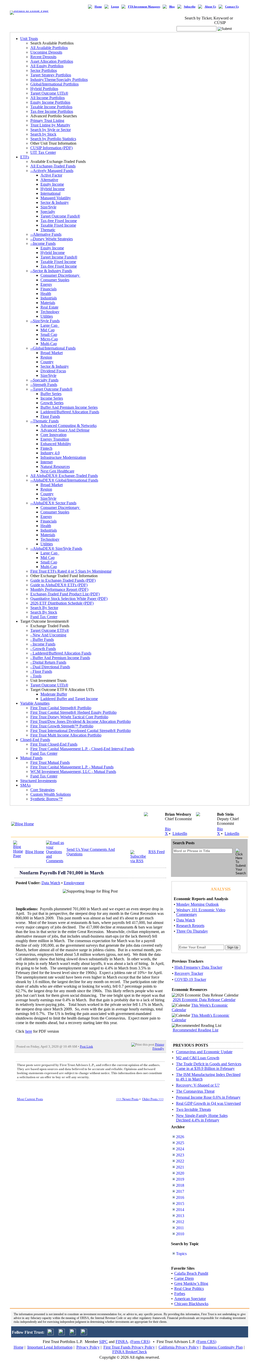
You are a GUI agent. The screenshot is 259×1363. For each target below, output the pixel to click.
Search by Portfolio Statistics (53, 139)
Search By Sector (44, 607)
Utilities (46, 316)
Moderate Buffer (53, 694)
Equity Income (52, 184)
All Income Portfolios (47, 98)
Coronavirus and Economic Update (204, 1052)
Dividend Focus (53, 371)
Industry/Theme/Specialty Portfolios (59, 79)
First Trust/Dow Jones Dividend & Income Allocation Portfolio (80, 721)
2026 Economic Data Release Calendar (204, 1000)
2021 (180, 1167)
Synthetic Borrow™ (46, 799)
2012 (180, 1222)
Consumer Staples (54, 280)
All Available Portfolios (49, 48)
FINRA (122, 1341)
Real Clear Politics (189, 1288)
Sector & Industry (54, 202)
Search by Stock (43, 134)
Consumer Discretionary (60, 275)
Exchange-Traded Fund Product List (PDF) (65, 594)
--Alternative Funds (45, 234)
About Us (210, 6)
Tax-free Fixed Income (58, 221)
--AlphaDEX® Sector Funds (53, 503)
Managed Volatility (55, 198)
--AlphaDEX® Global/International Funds (64, 480)
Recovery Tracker (189, 973)
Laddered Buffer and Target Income (69, 699)
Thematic (47, 230)
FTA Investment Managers (144, 6)
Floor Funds (50, 416)
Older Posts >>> (153, 1099)
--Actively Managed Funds (51, 170)
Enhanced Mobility (55, 444)
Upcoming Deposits (46, 52)
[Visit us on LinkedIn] (61, 1334)
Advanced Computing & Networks (68, 425)
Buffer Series (50, 394)
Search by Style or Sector (50, 129)
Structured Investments (38, 780)
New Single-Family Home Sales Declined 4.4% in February (202, 1117)
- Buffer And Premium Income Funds (60, 658)
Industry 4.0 (50, 453)
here (28, 1031)
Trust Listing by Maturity (50, 125)
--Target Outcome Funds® (51, 389)
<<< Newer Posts (127, 1099)
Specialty (47, 211)
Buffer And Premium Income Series (69, 407)
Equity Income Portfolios (50, 102)
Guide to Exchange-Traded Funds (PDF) (63, 580)
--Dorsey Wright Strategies (51, 239)
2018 (180, 1185)
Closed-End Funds (35, 740)
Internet (46, 462)
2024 (180, 1149)
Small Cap (48, 334)
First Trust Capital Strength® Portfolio (60, 708)
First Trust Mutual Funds (50, 762)
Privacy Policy (88, 1347)
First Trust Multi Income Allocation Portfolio (65, 735)
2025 (180, 1143)
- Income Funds (42, 644)
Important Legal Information (50, 1347)
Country (47, 362)
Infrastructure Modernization (63, 457)
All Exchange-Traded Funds (53, 166)
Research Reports (190, 925)
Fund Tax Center (43, 617)
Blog (172, 6)
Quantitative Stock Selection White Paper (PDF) (68, 598)
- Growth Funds (43, 648)
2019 (180, 1179)
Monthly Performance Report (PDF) (59, 589)
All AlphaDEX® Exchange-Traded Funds (64, 475)
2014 (180, 1209)
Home (98, 6)
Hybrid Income (52, 189)
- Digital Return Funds (48, 662)
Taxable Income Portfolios (51, 107)
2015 (180, 1203)
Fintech (46, 448)
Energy (46, 284)
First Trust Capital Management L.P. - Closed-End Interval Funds (82, 749)
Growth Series (51, 403)
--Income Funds (43, 243)
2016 (180, 1197)
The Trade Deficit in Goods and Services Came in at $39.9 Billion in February (208, 1066)
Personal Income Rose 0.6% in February (208, 1097)
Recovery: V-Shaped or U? (198, 1085)
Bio (168, 829)
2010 (180, 1234)
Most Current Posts (30, 1099)
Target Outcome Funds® (60, 216)
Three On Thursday (192, 931)
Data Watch (50, 883)
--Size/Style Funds (45, 321)
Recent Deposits (43, 57)
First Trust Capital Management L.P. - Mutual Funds (72, 767)
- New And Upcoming (48, 635)
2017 (180, 1191)
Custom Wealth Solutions (50, 794)
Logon (115, 6)
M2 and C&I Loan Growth (197, 1058)
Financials (48, 289)
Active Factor (51, 175)
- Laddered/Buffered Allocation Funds (60, 653)
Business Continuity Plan (223, 1347)
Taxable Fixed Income (58, 225)
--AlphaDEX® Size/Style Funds (56, 548)
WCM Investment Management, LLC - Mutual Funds (73, 771)
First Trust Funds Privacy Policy (129, 1347)
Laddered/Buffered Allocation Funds (69, 412)
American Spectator (190, 1298)
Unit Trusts (29, 38)
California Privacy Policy (179, 1347)
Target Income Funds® (58, 257)
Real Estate (49, 307)
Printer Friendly (158, 1046)
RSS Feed (156, 852)
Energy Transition (54, 439)
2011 (180, 1228)
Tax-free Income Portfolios (51, 111)
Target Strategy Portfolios (50, 75)
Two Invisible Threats (193, 1109)
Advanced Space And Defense (65, 430)
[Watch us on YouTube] (73, 1334)
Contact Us (232, 6)
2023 (180, 1155)
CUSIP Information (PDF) (51, 148)
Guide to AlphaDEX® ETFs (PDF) (59, 585)
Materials (47, 302)
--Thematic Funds (44, 421)
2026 (180, 1137)
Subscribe (190, 6)
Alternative (49, 180)
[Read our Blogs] (84, 1334)
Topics (181, 1253)
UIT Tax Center (43, 152)
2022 (180, 1161)
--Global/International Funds (53, 348)
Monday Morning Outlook (197, 904)
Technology (49, 312)
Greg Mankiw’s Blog (191, 1283)
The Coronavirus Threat (195, 1091)
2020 (180, 1173)
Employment (74, 883)
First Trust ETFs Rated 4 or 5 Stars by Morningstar (71, 571)
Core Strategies (42, 790)
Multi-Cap (48, 343)
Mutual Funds (31, 758)
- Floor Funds (41, 671)
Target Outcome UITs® (49, 93)
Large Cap (49, 325)
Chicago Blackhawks (191, 1304)
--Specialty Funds (44, 380)
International (50, 193)
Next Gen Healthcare (57, 471)
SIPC (103, 1341)
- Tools (35, 676)
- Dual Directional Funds (50, 667)
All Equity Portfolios (46, 66)
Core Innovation (53, 434)
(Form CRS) (140, 1341)
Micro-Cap (49, 339)
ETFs (24, 157)
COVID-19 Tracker (190, 979)
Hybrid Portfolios (44, 88)
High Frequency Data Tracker (198, 967)
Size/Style (48, 207)
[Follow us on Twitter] (50, 1334)
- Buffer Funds (42, 639)
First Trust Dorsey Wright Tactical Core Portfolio (69, 717)
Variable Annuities (35, 703)
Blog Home (34, 852)
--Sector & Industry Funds (51, 271)
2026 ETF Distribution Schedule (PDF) (62, 603)
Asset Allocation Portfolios (51, 61)
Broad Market (51, 353)
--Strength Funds (43, 384)
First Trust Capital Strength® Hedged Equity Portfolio (73, 712)
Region (46, 357)
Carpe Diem (184, 1278)
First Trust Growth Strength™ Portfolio (61, 726)
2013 (180, 1216)
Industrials (48, 298)
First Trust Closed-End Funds (53, 744)
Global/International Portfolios (54, 84)
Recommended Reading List (195, 1030)
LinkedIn (179, 833)
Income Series (51, 398)
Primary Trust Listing (47, 120)
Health (45, 293)
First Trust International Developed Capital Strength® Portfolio (80, 730)
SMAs (25, 785)
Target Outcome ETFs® (49, 630)
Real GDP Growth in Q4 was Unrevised (208, 1103)
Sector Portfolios (43, 70)
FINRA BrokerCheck (129, 1352)
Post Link (86, 1046)
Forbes (179, 1293)
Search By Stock (43, 612)
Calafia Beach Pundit (191, 1273)
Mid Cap (47, 330)
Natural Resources (55, 466)
